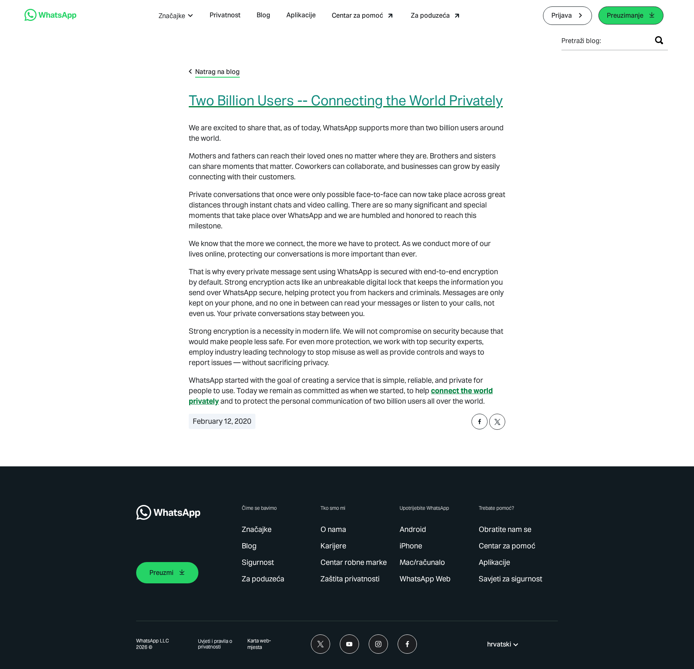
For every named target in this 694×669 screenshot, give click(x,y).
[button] (176, 16)
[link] (50, 18)
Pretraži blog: (581, 41)
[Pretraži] (659, 40)
